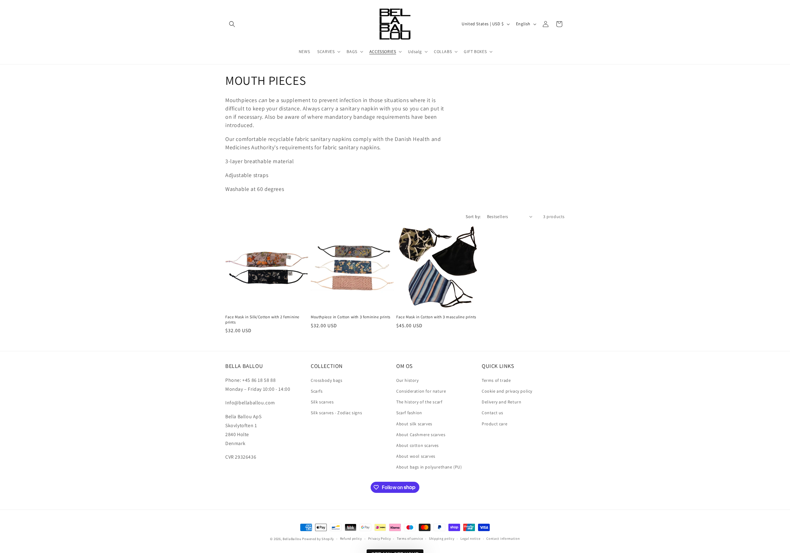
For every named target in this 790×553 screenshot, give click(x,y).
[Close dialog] (776, 378)
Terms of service (410, 538)
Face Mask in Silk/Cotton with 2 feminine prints (262, 320)
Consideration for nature (421, 391)
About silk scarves (414, 423)
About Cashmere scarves (420, 434)
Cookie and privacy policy (507, 391)
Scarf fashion (409, 412)
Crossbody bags (326, 380)
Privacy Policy (379, 538)
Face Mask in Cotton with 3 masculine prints (436, 317)
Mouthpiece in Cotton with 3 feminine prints (350, 317)
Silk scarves (322, 401)
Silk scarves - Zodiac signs (336, 412)
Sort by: (473, 216)
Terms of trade (496, 380)
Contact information (503, 538)
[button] (232, 24)
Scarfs (317, 391)
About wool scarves (415, 456)
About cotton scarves (417, 445)
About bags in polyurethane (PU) (429, 466)
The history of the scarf (419, 401)
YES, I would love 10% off (603, 503)
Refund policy (351, 538)
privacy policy (609, 522)
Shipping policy (442, 538)
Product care (494, 423)
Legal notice (470, 538)
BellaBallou (292, 539)
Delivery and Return (501, 401)
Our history (407, 380)
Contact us (492, 412)
